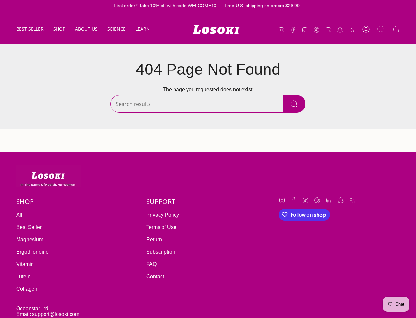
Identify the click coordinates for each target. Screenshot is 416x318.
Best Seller (29, 227)
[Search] (294, 104)
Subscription (160, 252)
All (19, 215)
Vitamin (25, 264)
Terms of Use (161, 227)
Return (154, 239)
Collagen (26, 289)
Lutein (23, 276)
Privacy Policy (162, 215)
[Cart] (395, 29)
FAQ (151, 264)
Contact (155, 276)
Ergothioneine (32, 252)
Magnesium (29, 239)
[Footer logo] (48, 176)
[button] (59, 29)
